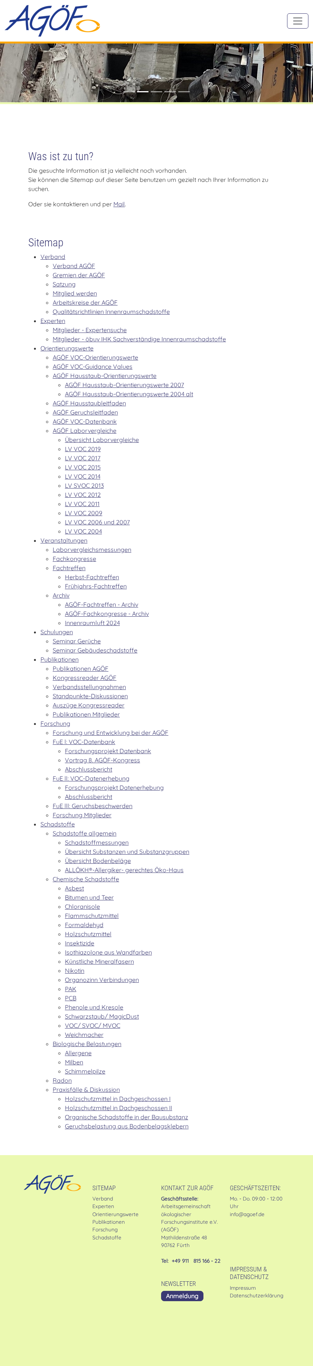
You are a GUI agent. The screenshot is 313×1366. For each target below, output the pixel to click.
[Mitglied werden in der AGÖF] (142, 91)
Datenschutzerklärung (256, 1295)
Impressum (243, 1287)
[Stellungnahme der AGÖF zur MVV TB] (184, 91)
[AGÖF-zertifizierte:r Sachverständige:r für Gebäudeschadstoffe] (156, 91)
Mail (119, 204)
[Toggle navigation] (297, 21)
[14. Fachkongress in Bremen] (129, 91)
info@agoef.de (247, 1214)
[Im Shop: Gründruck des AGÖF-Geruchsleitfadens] (170, 91)
